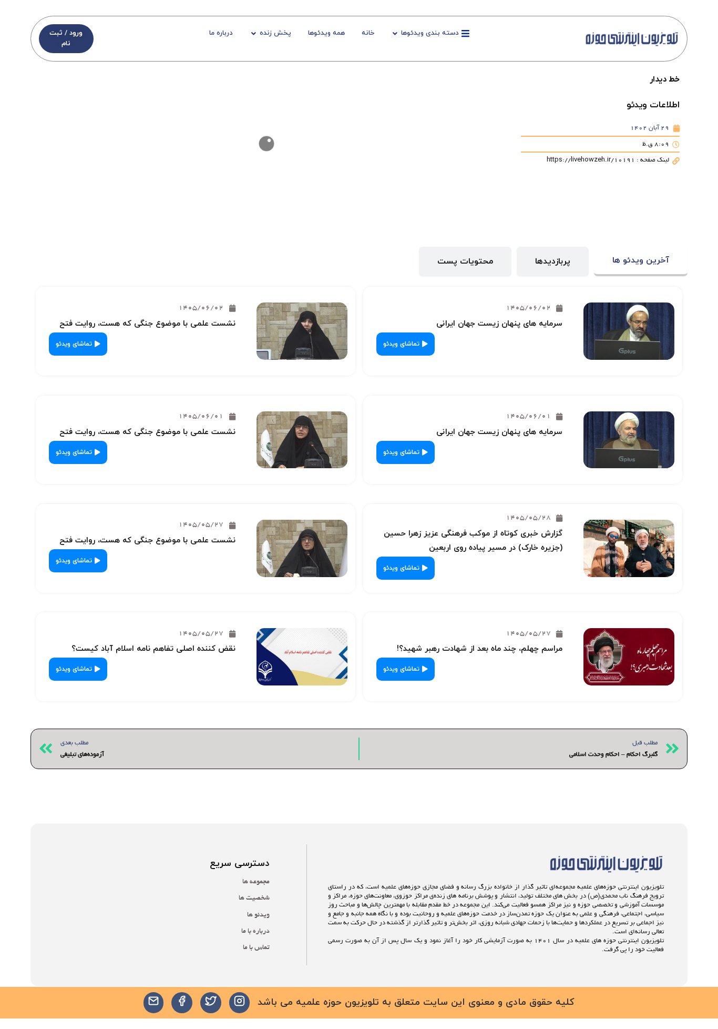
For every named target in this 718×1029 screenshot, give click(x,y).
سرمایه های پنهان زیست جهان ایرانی (499, 323)
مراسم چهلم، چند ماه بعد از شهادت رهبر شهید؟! (479, 648)
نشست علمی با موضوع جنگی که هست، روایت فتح (147, 323)
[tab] (641, 262)
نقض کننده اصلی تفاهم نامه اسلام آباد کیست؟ (153, 648)
